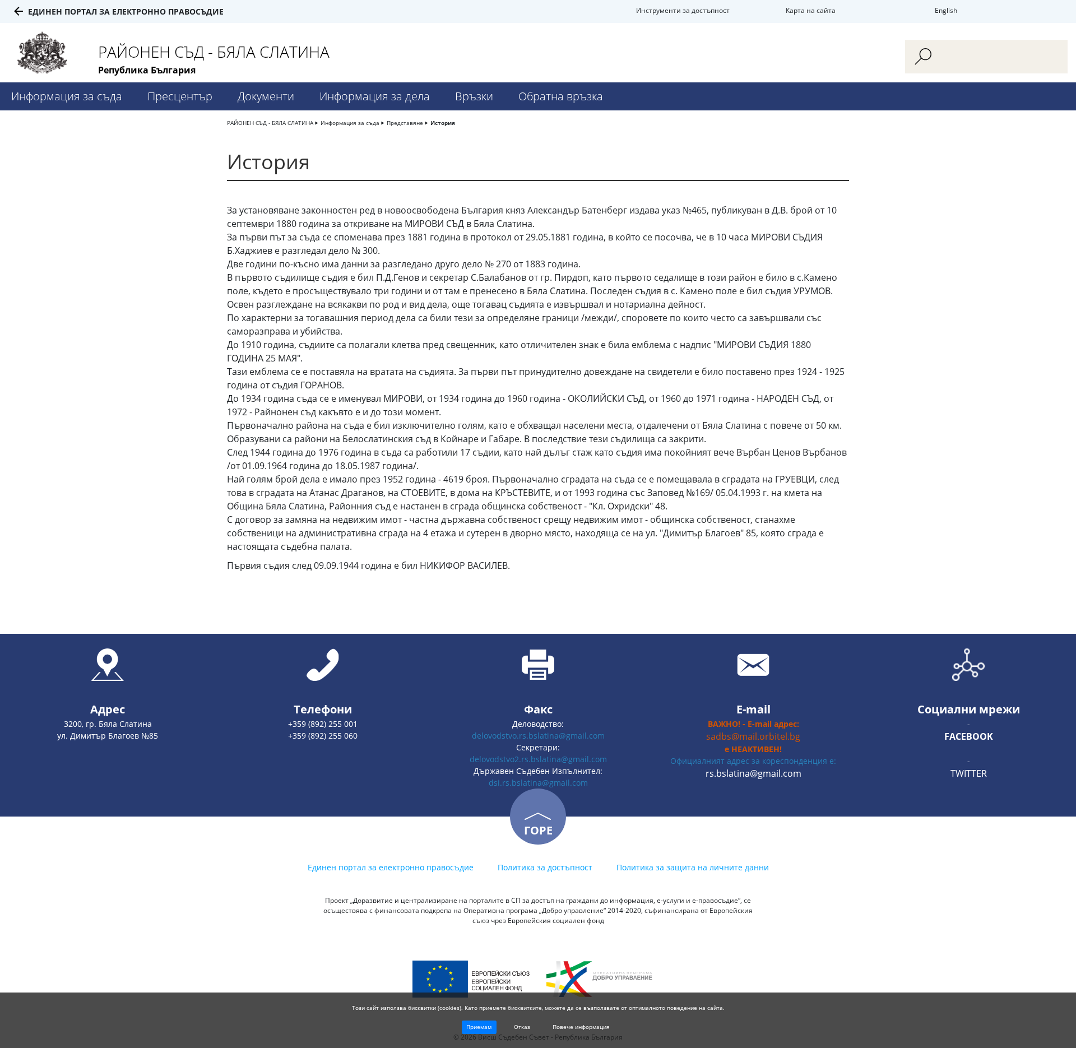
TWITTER (968, 773)
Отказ (522, 1027)
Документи (266, 96)
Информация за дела (374, 96)
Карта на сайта (811, 10)
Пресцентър (179, 96)
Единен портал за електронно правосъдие (126, 11)
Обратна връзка (560, 96)
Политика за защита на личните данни (692, 867)
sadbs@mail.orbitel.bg (753, 736)
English (946, 10)
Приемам (478, 1027)
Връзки (474, 96)
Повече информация (581, 1027)
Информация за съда (66, 96)
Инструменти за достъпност (683, 10)
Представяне (405, 123)
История (442, 123)
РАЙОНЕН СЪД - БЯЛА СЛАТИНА (270, 123)
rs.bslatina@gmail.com (753, 773)
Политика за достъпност (545, 867)
